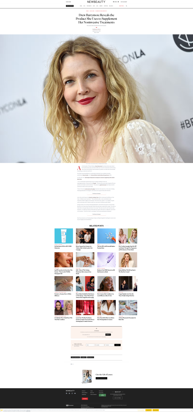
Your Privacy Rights (141, 410)
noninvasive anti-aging (90, 189)
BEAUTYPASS (121, 5)
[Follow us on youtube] (118, 1)
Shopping (78, 316)
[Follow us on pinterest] (69, 393)
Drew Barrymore (98, 166)
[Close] (191, 410)
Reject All (148, 410)
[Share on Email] (72, 364)
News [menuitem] (81, 5)
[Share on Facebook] (71, 364)
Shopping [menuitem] (106, 5)
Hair (120, 244)
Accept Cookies (155, 410)
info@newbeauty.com (84, 408)
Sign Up (107, 334)
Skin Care (57, 268)
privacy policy (104, 336)
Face (77, 244)
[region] (96, 410)
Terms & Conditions (93, 394)
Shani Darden (85, 175)
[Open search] (126, 6)
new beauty (90, 357)
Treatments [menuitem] (89, 5)
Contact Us (83, 390)
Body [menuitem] (94, 5)
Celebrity (121, 268)
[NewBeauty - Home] (96, 2)
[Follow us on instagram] (116, 1)
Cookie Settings (102, 395)
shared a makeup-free (93, 197)
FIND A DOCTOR (70, 5)
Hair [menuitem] (97, 5)
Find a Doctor (101, 390)
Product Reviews (58, 244)
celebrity (83, 357)
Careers (91, 390)
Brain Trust (92, 392)
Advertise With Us (84, 392)
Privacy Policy (101, 392)
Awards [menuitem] (101, 5)
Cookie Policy (84, 394)
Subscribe (68, 1)
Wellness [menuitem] (111, 5)
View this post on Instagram (96, 193)
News (98, 244)
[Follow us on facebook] (113, 1)
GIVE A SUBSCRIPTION (101, 378)
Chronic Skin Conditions (60, 292)
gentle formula (103, 184)
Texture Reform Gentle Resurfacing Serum (100, 175)
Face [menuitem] (84, 5)
